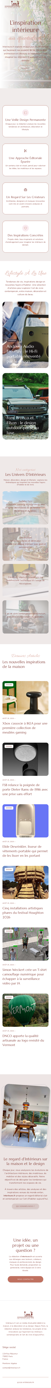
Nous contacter (26, 1279)
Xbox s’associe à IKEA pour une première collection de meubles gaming (25, 727)
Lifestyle (12, 340)
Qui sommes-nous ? (25, 1206)
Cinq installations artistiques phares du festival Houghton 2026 (23, 912)
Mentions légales (9, 1363)
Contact (25, 68)
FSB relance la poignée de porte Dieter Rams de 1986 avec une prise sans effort (25, 789)
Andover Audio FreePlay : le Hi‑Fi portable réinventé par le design (24, 354)
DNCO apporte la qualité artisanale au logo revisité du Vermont (23, 1040)
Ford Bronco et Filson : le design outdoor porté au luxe (23, 425)
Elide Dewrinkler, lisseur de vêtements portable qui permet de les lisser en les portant (25, 851)
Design (9, 685)
